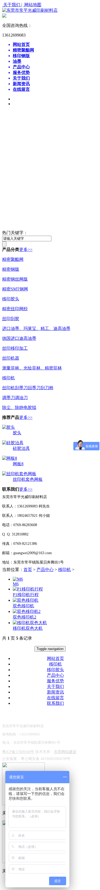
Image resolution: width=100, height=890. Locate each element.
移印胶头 (10, 299)
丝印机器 (10, 358)
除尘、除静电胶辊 (19, 407)
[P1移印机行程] (28, 589)
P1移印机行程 (26, 594)
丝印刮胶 (10, 318)
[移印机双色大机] (30, 622)
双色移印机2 (24, 617)
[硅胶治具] (12, 442)
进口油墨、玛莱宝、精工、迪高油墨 (36, 328)
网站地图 (32, 4)
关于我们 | (12, 4)
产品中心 (45, 569)
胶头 (17, 433)
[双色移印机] (25, 600)
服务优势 (55, 681)
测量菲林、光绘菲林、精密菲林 (32, 368)
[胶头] (8, 427)
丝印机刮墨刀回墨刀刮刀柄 (27, 387)
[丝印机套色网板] (19, 473)
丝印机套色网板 (28, 479)
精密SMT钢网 (15, 289)
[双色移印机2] (27, 611)
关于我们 (55, 686)
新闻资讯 (55, 692)
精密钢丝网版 (15, 279)
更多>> (26, 249)
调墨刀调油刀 (15, 397)
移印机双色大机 (28, 628)
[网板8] (9, 458)
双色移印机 (23, 606)
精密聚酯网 (12, 259)
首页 (27, 569)
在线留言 (55, 697)
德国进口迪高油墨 (19, 338)
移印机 (8, 378)
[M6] (18, 579)
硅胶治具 (21, 448)
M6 (16, 584)
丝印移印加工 (15, 348)
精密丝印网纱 (15, 308)
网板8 (18, 464)
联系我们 (55, 703)
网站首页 (55, 658)
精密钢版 (10, 269)
